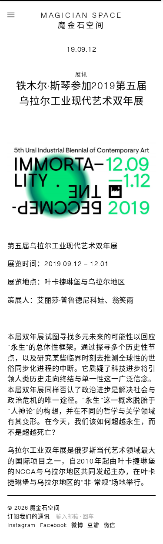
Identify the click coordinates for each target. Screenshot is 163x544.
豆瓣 (93, 525)
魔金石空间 (81, 24)
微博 (77, 525)
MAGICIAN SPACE (81, 14)
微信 (110, 525)
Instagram (21, 525)
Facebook (53, 525)
